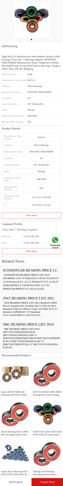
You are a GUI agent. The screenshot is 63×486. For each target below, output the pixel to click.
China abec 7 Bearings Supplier (19, 229)
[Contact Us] (55, 243)
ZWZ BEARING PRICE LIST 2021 (28, 298)
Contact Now (47, 482)
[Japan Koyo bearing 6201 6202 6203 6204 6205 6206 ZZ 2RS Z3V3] (15, 468)
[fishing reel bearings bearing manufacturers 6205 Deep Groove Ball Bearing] (47, 468)
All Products (16, 482)
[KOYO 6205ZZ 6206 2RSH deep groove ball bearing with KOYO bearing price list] (47, 388)
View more (31, 215)
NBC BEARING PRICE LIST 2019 (28, 324)
